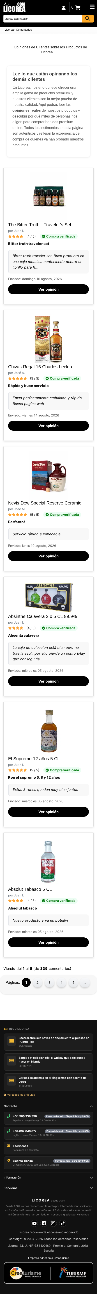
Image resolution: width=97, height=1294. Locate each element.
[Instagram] (53, 1223)
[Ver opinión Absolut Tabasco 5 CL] (48, 861)
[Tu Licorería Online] (14, 7)
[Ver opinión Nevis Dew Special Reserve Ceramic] (48, 475)
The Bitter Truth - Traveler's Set (39, 224)
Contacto (10, 1106)
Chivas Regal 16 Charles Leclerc (40, 366)
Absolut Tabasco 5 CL (30, 889)
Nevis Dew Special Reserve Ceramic (44, 502)
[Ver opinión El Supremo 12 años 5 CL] (48, 730)
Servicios (10, 1188)
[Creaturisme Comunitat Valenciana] (48, 1273)
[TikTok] (62, 1223)
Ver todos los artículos (21, 1094)
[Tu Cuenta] (63, 7)
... (84, 982)
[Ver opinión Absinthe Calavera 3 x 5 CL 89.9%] (48, 597)
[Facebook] (43, 1223)
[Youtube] (34, 1223)
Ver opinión (48, 289)
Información (12, 1177)
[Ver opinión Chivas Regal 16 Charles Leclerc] (48, 339)
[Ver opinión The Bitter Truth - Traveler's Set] (48, 197)
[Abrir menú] (92, 7)
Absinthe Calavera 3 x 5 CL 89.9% (42, 616)
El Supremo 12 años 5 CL (34, 758)
